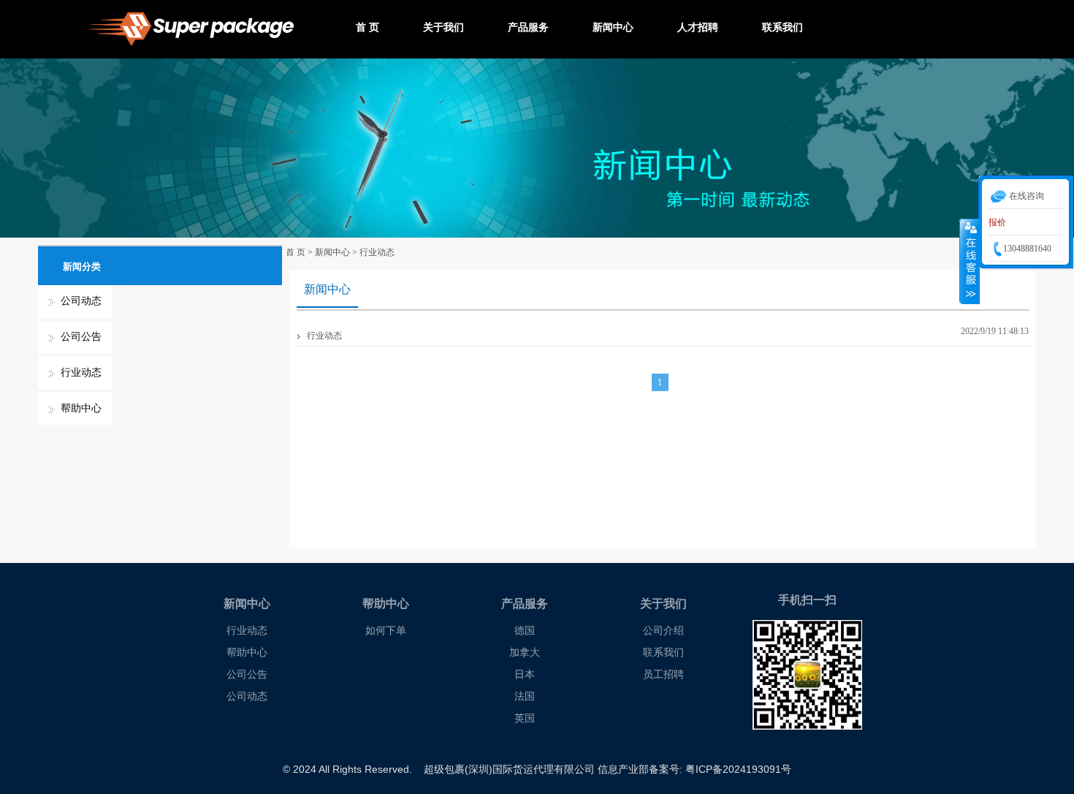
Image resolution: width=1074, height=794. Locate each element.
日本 (524, 674)
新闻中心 (613, 27)
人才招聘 (697, 27)
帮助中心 (81, 408)
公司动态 (81, 300)
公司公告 (81, 336)
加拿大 (524, 652)
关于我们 (443, 27)
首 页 (367, 27)
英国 (524, 718)
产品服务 (528, 27)
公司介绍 (663, 630)
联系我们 (782, 27)
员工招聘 (663, 674)
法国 (524, 696)
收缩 (969, 261)
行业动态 (81, 372)
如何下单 (385, 630)
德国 (524, 630)
